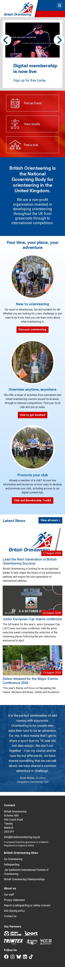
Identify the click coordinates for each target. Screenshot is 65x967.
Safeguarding (11, 864)
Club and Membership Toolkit (32, 500)
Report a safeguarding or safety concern (27, 905)
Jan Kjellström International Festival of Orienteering (26, 872)
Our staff (9, 894)
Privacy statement (14, 900)
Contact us (10, 916)
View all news (49, 520)
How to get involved (32, 415)
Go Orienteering (13, 859)
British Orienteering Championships (24, 879)
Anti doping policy (14, 910)
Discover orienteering (32, 329)
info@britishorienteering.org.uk (22, 837)
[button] (6, 40)
